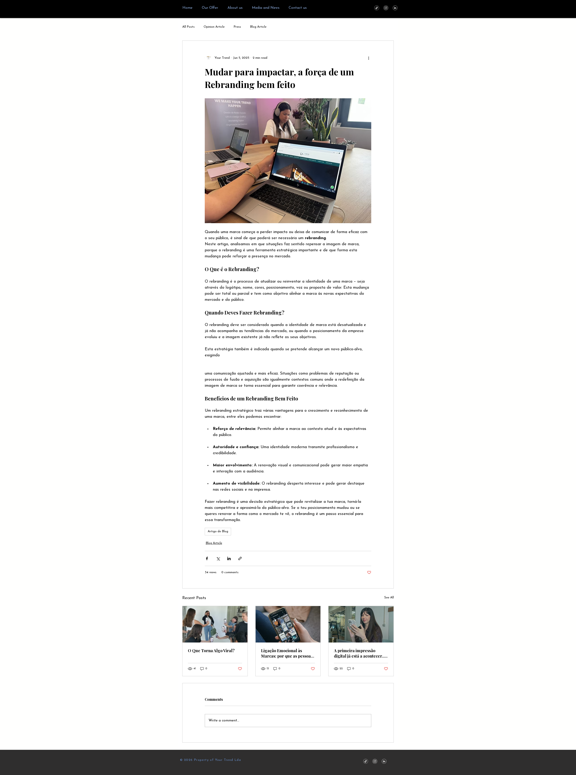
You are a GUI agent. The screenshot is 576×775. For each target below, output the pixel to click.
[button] (210, 8)
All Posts (188, 27)
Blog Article (258, 27)
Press (237, 27)
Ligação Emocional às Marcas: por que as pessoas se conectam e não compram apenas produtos (288, 653)
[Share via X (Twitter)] (218, 558)
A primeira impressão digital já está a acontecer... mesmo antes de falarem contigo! (359, 653)
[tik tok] (377, 8)
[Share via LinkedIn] (229, 558)
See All (389, 597)
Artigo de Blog (218, 531)
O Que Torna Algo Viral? (211, 650)
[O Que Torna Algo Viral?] (215, 624)
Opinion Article (214, 27)
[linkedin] (395, 8)
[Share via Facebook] (207, 558)
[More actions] (368, 58)
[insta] (386, 8)
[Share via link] (240, 558)
